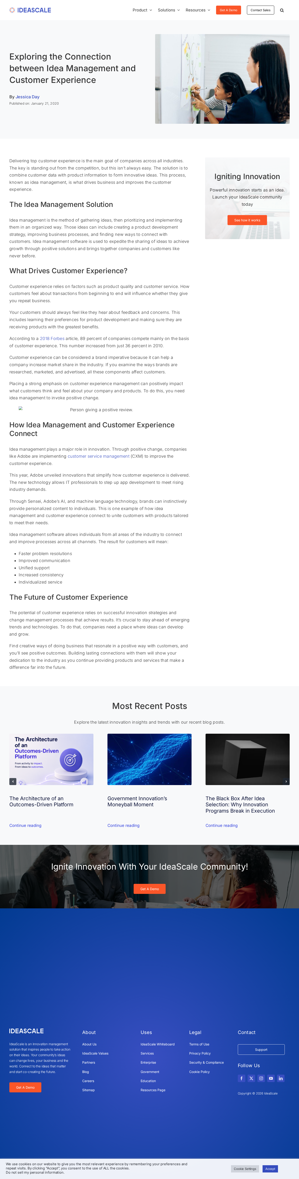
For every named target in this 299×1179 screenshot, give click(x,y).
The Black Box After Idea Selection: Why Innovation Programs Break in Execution (240, 804)
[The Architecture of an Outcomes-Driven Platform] (51, 736)
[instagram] (261, 1078)
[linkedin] (281, 1078)
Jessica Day (27, 96)
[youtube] (271, 1078)
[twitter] (251, 1078)
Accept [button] (270, 1169)
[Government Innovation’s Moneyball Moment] (149, 736)
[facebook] (241, 1078)
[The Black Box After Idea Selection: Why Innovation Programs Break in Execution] (248, 736)
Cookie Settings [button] (245, 1169)
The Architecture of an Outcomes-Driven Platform (41, 801)
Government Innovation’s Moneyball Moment (137, 801)
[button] (282, 10)
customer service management (98, 456)
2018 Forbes (52, 338)
